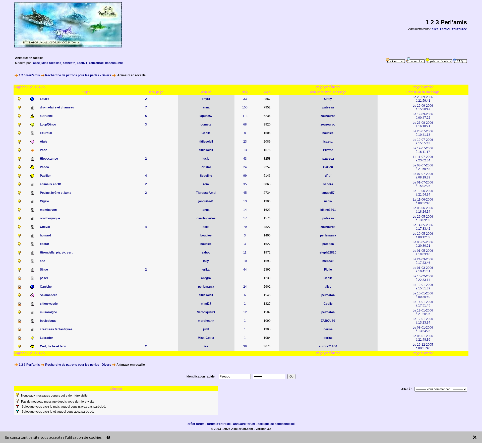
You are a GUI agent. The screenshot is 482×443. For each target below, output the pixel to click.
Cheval (45, 227)
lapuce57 (206, 116)
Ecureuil (46, 133)
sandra (328, 184)
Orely (328, 99)
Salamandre (48, 295)
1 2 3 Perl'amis (29, 75)
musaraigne (48, 312)
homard (45, 235)
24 (245, 167)
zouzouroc (459, 29)
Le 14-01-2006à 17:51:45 (423, 303)
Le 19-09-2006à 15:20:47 (423, 107)
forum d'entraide (219, 424)
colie (206, 227)
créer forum (196, 424)
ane (42, 261)
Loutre (44, 99)
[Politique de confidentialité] (108, 437)
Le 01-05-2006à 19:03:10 (423, 252)
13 (245, 150)
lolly (206, 261)
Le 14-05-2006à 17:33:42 (423, 226)
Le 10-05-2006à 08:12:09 (423, 235)
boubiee (328, 133)
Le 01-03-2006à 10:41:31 (423, 269)
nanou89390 (114, 63)
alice (435, 29)
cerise (328, 329)
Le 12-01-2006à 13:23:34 (423, 320)
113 (245, 116)
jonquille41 (206, 201)
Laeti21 (445, 29)
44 (245, 269)
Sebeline (206, 175)
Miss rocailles (51, 63)
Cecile (206, 133)
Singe (44, 269)
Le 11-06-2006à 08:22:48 (423, 201)
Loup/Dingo (48, 124)
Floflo (328, 269)
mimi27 (206, 303)
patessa (328, 107)
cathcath (69, 63)
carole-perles (206, 218)
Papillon (45, 175)
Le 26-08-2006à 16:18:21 (423, 124)
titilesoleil (206, 141)
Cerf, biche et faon (53, 346)
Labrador (46, 338)
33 (245, 99)
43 (245, 158)
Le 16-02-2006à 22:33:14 (423, 278)
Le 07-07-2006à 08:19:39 (423, 175)
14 (245, 210)
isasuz (328, 141)
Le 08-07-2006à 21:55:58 (423, 167)
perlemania (328, 235)
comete (206, 124)
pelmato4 (328, 295)
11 (245, 252)
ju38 (206, 329)
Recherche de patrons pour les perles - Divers (78, 75)
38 (245, 346)
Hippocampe (49, 158)
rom (206, 184)
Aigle (43, 141)
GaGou (328, 167)
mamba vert (48, 210)
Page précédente (328, 87)
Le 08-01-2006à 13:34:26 (423, 329)
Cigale (44, 201)
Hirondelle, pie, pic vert (56, 252)
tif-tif (328, 175)
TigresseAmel (206, 193)
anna (206, 107)
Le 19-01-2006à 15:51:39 (423, 286)
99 (245, 175)
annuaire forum (244, 424)
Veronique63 (206, 312)
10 (245, 261)
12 (245, 312)
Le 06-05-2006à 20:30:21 (423, 243)
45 (245, 193)
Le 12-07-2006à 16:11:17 (423, 150)
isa (206, 346)
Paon (43, 150)
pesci (44, 278)
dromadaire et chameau (57, 107)
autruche (46, 116)
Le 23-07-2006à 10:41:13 (423, 133)
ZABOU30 (328, 321)
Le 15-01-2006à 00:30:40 (423, 295)
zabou (206, 252)
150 (245, 107)
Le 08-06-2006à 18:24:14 (423, 209)
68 (245, 124)
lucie (206, 158)
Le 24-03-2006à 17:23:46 (423, 261)
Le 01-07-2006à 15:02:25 (423, 184)
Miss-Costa (206, 338)
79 (245, 227)
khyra (206, 99)
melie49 (328, 261)
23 (245, 141)
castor (44, 244)
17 (245, 218)
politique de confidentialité (276, 424)
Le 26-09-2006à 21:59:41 (423, 98)
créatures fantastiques (56, 329)
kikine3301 (328, 210)
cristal (206, 167)
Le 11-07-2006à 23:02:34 (423, 158)
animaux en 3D (50, 184)
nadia (328, 201)
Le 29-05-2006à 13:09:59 (423, 218)
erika (206, 269)
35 (245, 184)
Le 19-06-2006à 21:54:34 (423, 192)
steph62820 (328, 252)
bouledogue (48, 321)
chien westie (49, 303)
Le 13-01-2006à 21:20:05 (423, 312)
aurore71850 (328, 346)
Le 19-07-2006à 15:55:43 (423, 141)
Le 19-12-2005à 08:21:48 (423, 346)
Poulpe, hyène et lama (55, 193)
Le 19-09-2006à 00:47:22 (423, 115)
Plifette (328, 150)
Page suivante (423, 87)
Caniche (46, 286)
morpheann (206, 321)
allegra (206, 278)
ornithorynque (50, 218)
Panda (44, 167)
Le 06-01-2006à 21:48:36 (423, 337)
